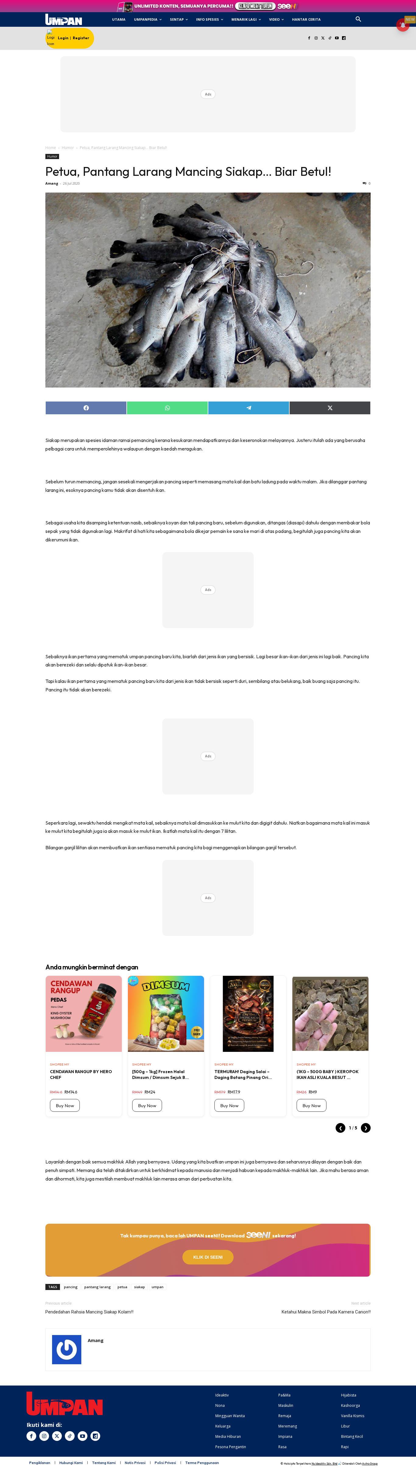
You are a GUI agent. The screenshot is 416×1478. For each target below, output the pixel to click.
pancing (71, 1287)
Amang (51, 183)
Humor (68, 147)
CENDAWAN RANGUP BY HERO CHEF (81, 1074)
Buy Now (65, 1105)
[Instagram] (315, 38)
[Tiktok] (329, 38)
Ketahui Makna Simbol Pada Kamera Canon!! (326, 1312)
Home (50, 147)
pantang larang (97, 1287)
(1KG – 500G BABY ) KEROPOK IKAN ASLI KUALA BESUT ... (328, 1074)
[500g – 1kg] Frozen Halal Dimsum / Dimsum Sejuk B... (160, 1074)
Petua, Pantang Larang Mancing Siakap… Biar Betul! (188, 171)
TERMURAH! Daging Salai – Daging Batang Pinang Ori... (243, 1074)
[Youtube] (336, 38)
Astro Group (370, 1463)
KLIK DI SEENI (208, 1257)
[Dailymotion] (343, 38)
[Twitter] (322, 38)
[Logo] (63, 19)
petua (122, 1287)
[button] (358, 19)
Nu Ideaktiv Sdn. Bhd (324, 1463)
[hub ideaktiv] (373, 17)
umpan (158, 1287)
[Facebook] (308, 38)
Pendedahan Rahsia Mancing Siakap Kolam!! (89, 1312)
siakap (139, 1287)
